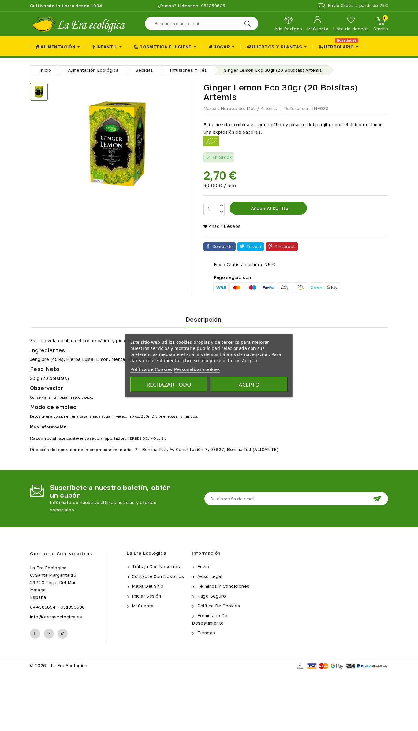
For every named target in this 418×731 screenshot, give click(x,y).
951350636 (213, 5)
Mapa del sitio (147, 586)
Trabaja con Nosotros (155, 566)
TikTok (63, 634)
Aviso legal (209, 576)
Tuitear (254, 246)
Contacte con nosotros (61, 553)
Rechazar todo (169, 384)
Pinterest (284, 246)
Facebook (35, 634)
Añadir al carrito (269, 208)
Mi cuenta (142, 605)
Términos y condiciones (222, 586)
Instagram (49, 634)
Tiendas (205, 632)
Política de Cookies (218, 605)
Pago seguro (211, 596)
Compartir (222, 246)
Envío (202, 566)
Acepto (249, 384)
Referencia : (297, 108)
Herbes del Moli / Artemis (249, 108)
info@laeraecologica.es (56, 616)
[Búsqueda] (247, 23)
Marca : (211, 108)
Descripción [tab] (204, 319)
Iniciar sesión (146, 596)
